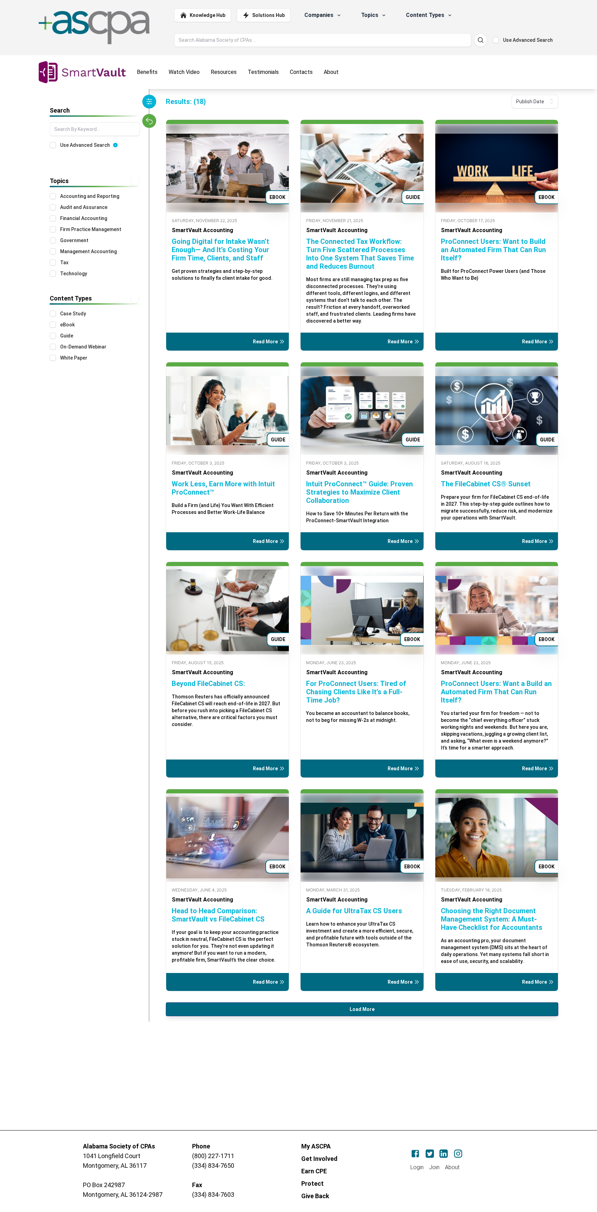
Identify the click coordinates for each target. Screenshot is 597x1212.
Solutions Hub (268, 15)
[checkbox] (496, 40)
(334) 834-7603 (213, 1194)
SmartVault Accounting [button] (202, 230)
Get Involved (319, 1158)
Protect (312, 1183)
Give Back (315, 1196)
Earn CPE (314, 1171)
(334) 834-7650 (213, 1165)
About (452, 1167)
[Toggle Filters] (149, 101)
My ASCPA (316, 1146)
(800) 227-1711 (213, 1155)
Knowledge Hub (207, 15)
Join (434, 1167)
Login (417, 1167)
